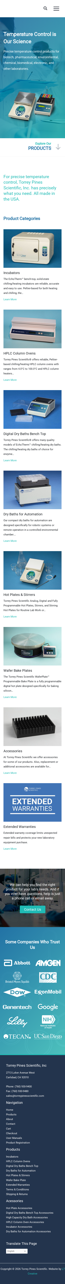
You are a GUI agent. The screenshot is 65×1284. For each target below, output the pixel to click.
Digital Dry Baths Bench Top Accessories (29, 1212)
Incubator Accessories (19, 1226)
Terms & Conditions (17, 1189)
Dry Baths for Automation (21, 1170)
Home (9, 1109)
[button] (46, 8)
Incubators (12, 1156)
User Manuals (14, 1138)
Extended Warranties (18, 1184)
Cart (8, 1128)
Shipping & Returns (17, 1194)
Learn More (10, 299)
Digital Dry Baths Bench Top (22, 1166)
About (9, 1119)
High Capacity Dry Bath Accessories (27, 1217)
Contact (10, 1123)
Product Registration (18, 1142)
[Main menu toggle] (56, 8)
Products (11, 1114)
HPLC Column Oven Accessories (25, 1222)
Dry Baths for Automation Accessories (28, 1231)
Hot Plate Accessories (19, 1208)
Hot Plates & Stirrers (18, 1175)
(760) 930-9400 (23, 1086)
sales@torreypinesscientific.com (25, 1095)
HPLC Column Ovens (18, 1161)
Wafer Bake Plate (16, 1180)
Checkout (11, 1133)
